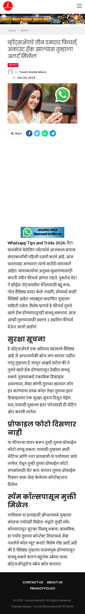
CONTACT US (33, 582)
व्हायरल (13, 65)
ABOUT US (55, 582)
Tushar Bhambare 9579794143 (53, 606)
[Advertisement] (42, 184)
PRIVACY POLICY (42, 588)
